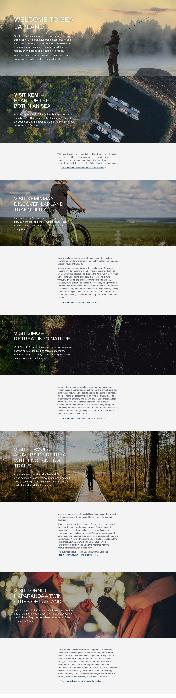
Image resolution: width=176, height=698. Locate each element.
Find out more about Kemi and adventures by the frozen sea (82, 168)
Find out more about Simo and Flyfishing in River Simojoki (82, 418)
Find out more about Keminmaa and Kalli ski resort (79, 302)
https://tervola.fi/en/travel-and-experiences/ (76, 555)
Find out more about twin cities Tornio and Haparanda (80, 681)
